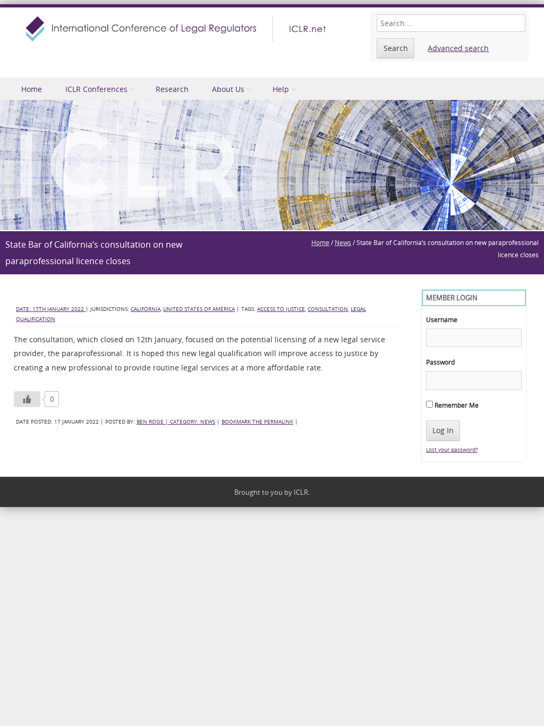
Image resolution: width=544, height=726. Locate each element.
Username (441, 319)
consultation (328, 309)
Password (440, 362)
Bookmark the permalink (257, 421)
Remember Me (456, 405)
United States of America (199, 309)
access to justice (281, 309)
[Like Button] (27, 399)
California (145, 309)
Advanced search (458, 48)
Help (281, 89)
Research (172, 89)
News (343, 242)
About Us (228, 89)
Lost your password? (452, 449)
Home (31, 89)
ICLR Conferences (96, 89)
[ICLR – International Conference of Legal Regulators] (177, 29)
